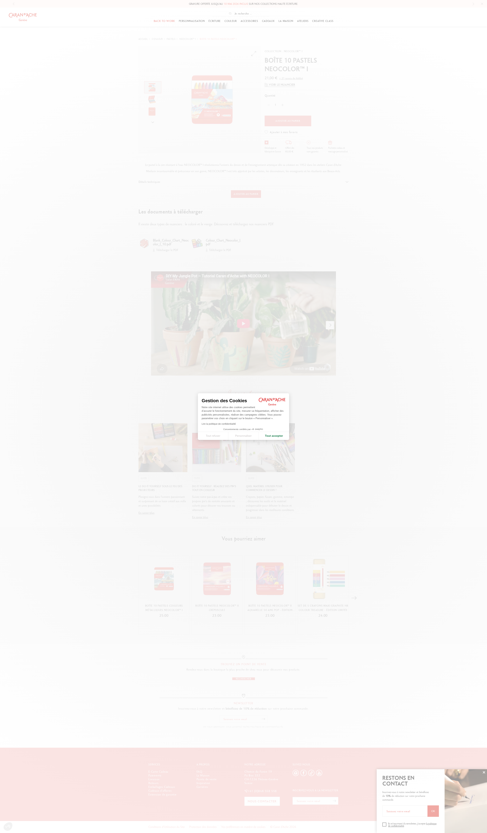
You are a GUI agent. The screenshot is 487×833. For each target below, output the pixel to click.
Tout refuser (213, 435)
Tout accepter (274, 435)
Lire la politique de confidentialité (219, 424)
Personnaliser (243, 435)
